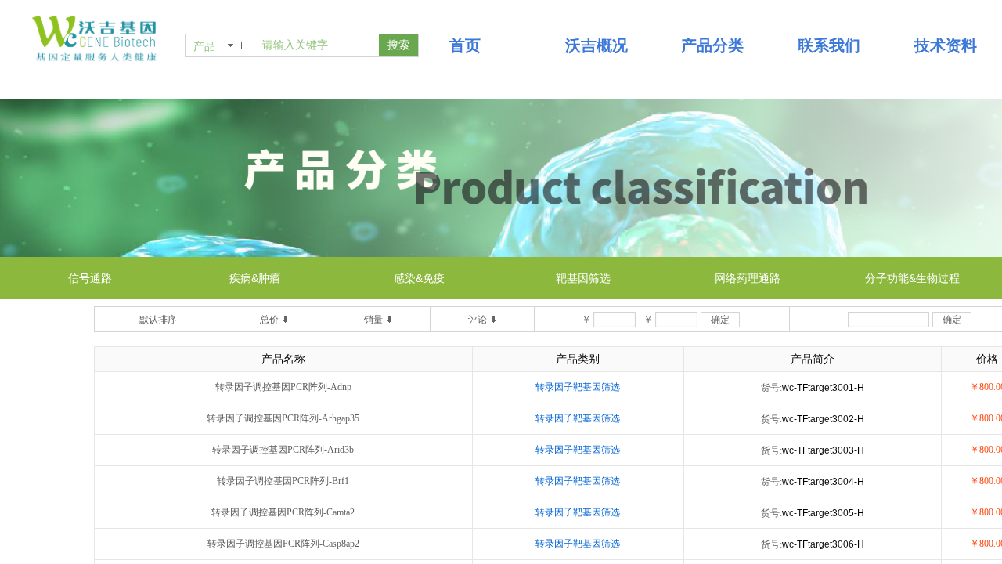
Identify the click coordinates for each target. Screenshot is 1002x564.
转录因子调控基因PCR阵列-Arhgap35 (283, 418)
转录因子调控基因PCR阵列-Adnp (283, 386)
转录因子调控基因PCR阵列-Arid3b (283, 449)
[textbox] (317, 45)
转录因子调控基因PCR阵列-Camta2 (283, 512)
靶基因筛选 (583, 278)
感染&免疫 (419, 278)
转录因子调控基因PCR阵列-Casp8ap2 (283, 543)
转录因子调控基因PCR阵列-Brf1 (283, 480)
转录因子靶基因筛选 (577, 386)
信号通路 (90, 278)
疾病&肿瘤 (254, 278)
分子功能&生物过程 (912, 278)
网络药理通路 (747, 278)
